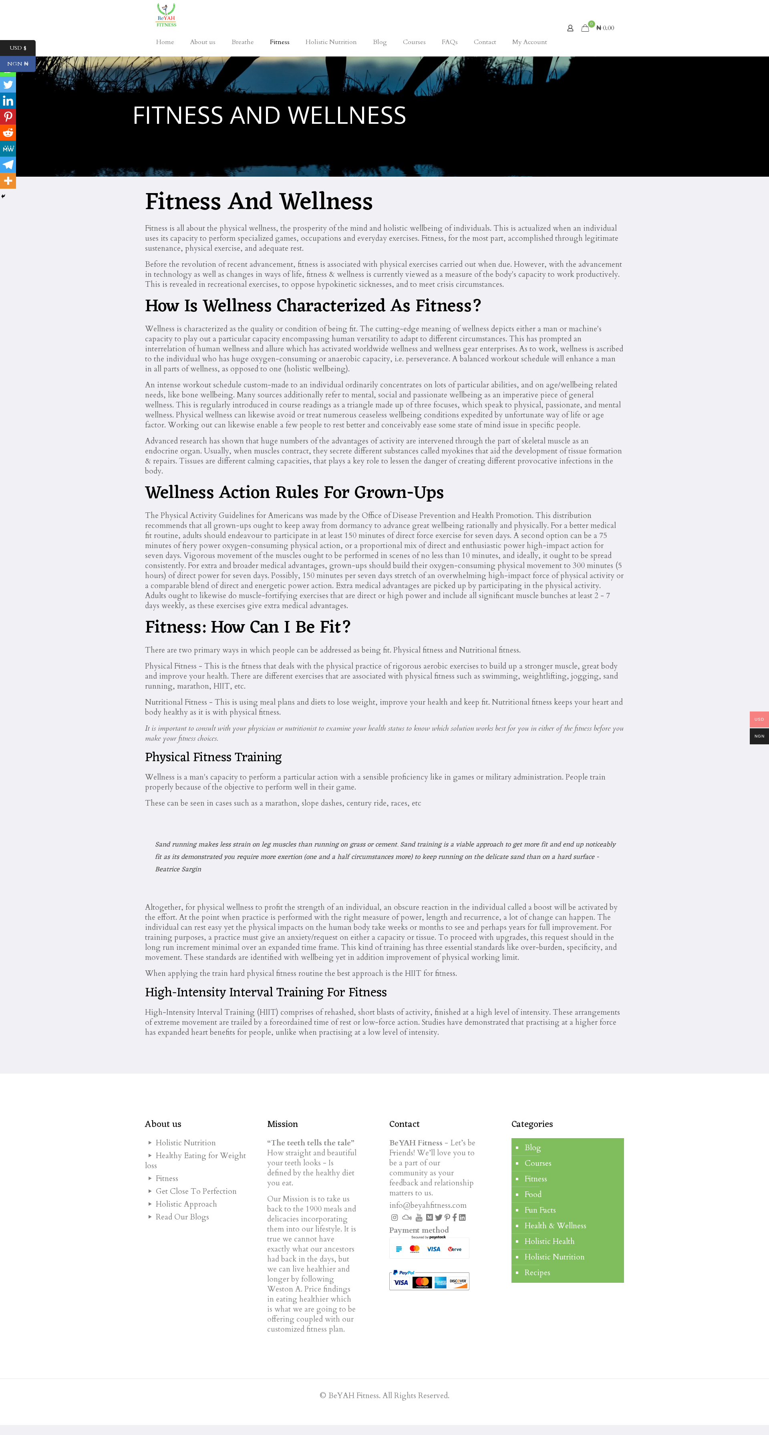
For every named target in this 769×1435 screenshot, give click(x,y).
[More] (8, 181)
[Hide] (3, 196)
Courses (538, 1163)
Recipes (537, 1273)
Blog (533, 1148)
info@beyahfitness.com (428, 1205)
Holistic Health (550, 1241)
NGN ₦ (21, 64)
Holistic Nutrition (555, 1257)
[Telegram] (8, 165)
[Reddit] (8, 133)
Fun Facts (540, 1210)
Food (533, 1194)
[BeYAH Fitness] (165, 14)
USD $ (23, 48)
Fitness (536, 1179)
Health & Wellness (555, 1226)
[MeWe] (8, 149)
